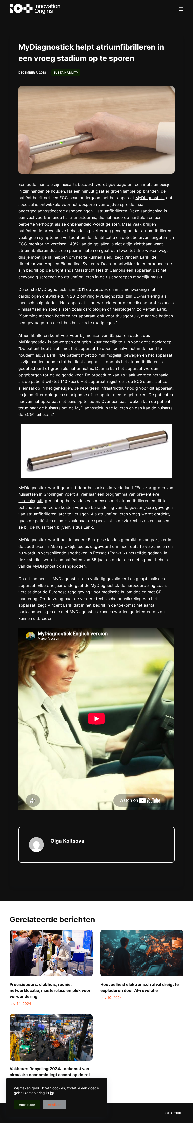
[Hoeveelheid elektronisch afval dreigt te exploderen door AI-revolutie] (141, 953)
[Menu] (181, 9)
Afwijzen (54, 1105)
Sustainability (65, 72)
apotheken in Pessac (87, 552)
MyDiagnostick (149, 197)
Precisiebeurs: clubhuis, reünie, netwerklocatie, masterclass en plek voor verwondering (50, 990)
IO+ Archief (174, 1113)
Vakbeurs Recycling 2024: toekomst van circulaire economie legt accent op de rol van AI (50, 1074)
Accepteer (27, 1105)
